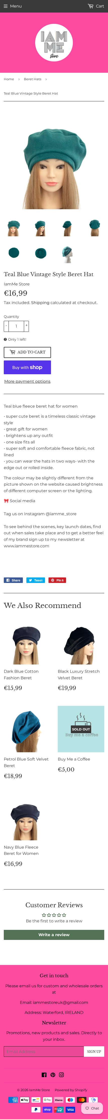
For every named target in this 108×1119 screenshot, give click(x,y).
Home (9, 79)
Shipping (40, 302)
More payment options (27, 381)
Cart (99, 6)
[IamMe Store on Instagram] (61, 1075)
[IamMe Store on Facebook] (44, 1075)
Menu (16, 6)
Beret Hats (32, 79)
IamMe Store (39, 1090)
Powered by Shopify (71, 1090)
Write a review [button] (54, 934)
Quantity (11, 316)
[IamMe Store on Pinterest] (53, 1075)
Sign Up (94, 1052)
